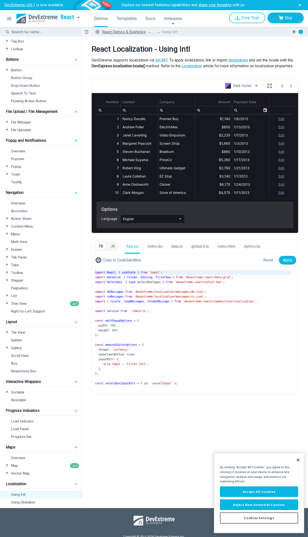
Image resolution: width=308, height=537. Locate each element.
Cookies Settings (259, 518)
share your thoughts (214, 5)
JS (113, 246)
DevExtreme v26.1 (19, 5)
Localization (192, 66)
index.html (226, 246)
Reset (268, 260)
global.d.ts (200, 246)
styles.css (252, 246)
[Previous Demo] (282, 86)
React (67, 17)
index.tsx (155, 246)
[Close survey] (300, 5)
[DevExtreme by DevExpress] (37, 18)
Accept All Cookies (259, 491)
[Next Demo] (291, 86)
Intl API (161, 60)
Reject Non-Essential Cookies (259, 505)
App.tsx (132, 246)
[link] (119, 260)
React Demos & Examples (124, 32)
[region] (259, 493)
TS (101, 246)
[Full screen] (269, 86)
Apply (287, 260)
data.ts (177, 246)
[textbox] (43, 32)
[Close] (298, 460)
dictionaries (238, 60)
